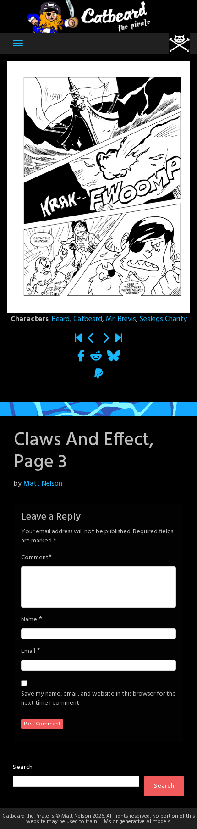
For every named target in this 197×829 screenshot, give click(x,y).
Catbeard (87, 319)
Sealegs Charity (163, 319)
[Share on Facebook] (81, 356)
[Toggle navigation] (17, 43)
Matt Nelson (42, 484)
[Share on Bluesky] (113, 356)
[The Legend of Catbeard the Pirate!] (78, 339)
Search (23, 767)
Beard (61, 319)
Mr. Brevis (121, 319)
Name (29, 620)
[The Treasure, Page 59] (118, 339)
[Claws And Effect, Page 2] (91, 339)
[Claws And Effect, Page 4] (105, 339)
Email (28, 651)
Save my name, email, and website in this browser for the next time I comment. (98, 699)
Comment (35, 558)
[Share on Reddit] (96, 356)
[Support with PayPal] (98, 374)
